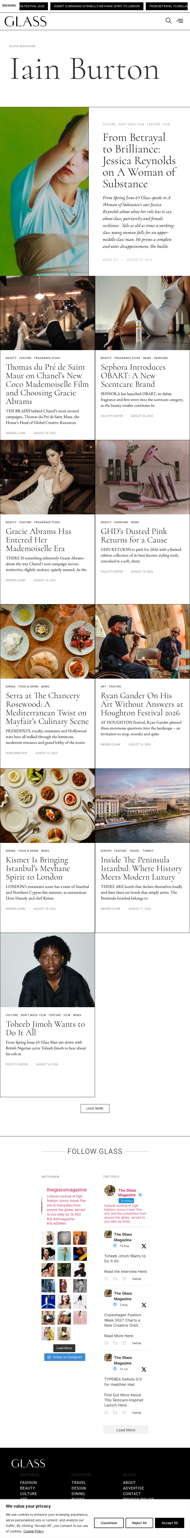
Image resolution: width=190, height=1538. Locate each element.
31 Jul (124, 1369)
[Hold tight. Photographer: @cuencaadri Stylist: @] (48, 1238)
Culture (12, 1015)
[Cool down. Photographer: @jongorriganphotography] (80, 1254)
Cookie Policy (33, 1531)
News (147, 358)
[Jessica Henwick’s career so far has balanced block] (80, 1302)
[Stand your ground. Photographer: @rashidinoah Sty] (80, 1238)
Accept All (169, 1523)
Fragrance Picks (47, 358)
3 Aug (123, 1304)
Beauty (11, 358)
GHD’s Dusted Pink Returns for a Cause (134, 535)
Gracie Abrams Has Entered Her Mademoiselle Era (38, 540)
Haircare (121, 522)
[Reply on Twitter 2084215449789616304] (107, 1343)
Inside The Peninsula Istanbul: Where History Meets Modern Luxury (141, 868)
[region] (95, 1518)
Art (103, 686)
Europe (106, 850)
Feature (25, 358)
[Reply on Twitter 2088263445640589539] (107, 1279)
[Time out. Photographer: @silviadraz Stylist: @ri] (48, 1334)
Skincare (161, 358)
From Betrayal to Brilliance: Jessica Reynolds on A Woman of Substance (139, 160)
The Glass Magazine (123, 1237)
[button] (95, 1108)
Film (67, 1015)
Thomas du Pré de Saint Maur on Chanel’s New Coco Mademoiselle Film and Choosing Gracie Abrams (47, 384)
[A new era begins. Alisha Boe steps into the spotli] (48, 1318)
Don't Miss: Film (33, 1015)
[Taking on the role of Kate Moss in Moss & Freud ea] (64, 1318)
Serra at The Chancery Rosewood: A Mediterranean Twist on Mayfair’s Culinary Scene (47, 708)
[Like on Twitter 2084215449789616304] (126, 1343)
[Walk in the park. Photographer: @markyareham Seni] (64, 1270)
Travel (134, 850)
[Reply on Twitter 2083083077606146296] (107, 1413)
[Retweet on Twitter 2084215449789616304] (116, 1343)
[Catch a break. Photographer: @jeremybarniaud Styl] (48, 1286)
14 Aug (124, 1246)
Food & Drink (28, 686)
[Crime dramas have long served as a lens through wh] (64, 1254)
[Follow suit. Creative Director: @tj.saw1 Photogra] (80, 1318)
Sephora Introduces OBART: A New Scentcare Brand (133, 375)
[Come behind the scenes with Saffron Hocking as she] (64, 1334)
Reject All (139, 1523)
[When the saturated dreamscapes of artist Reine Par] (48, 1302)
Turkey (148, 850)
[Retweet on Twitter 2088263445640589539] (116, 1279)
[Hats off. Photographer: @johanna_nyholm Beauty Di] (48, 1270)
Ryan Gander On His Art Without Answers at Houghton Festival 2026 (142, 704)
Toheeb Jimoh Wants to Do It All (45, 1028)
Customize (109, 1523)
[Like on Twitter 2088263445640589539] (126, 1279)
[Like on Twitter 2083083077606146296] (126, 1413)
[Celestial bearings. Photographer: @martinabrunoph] (64, 1238)
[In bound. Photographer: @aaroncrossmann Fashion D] (64, 1286)
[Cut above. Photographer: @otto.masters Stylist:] (48, 1254)
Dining (11, 686)
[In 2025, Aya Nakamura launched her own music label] (80, 1286)
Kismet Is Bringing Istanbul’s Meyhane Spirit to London (38, 868)
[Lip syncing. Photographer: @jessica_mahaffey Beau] (64, 1302)
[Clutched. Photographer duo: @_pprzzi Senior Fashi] (80, 1270)
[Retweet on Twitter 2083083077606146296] (116, 1413)
